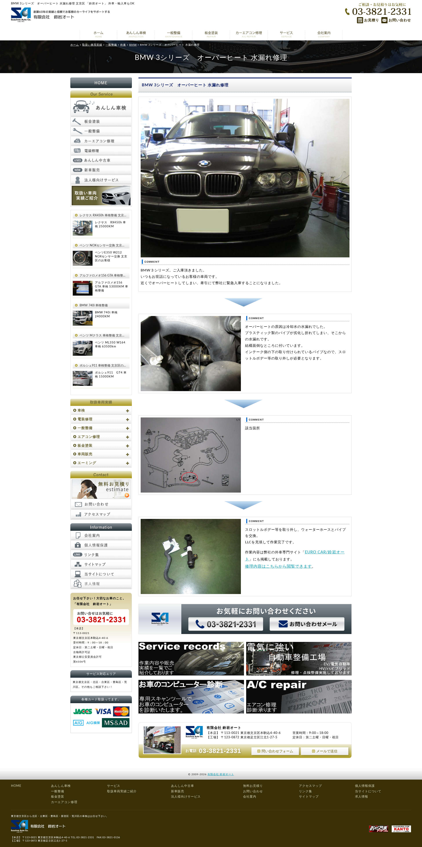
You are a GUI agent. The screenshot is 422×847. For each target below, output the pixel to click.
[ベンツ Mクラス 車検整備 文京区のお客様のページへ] (83, 344)
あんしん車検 (61, 785)
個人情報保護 (365, 785)
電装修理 (85, 419)
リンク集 (305, 791)
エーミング (87, 463)
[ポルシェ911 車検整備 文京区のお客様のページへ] (83, 374)
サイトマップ (309, 796)
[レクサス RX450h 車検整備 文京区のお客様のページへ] (83, 224)
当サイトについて (368, 791)
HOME (16, 785)
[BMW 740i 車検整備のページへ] (83, 314)
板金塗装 (85, 445)
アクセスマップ (310, 785)
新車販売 (177, 791)
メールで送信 (326, 751)
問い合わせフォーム (277, 751)
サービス (113, 785)
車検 (81, 410)
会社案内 (249, 796)
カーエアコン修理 (64, 802)
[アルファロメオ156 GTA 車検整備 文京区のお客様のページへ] (83, 284)
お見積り (371, 20)
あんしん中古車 (182, 785)
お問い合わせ (400, 20)
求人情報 (361, 796)
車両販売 (85, 454)
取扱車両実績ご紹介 (122, 791)
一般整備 (85, 428)
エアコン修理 (89, 437)
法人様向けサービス (186, 796)
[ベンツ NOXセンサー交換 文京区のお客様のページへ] (83, 254)
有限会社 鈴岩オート (220, 774)
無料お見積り (253, 785)
